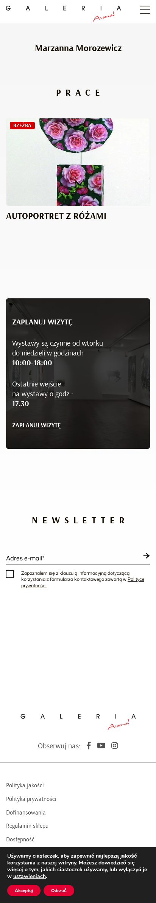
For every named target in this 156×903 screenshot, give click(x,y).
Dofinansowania (26, 813)
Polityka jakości (25, 785)
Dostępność (20, 839)
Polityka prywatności (31, 799)
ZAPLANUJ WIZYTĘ (36, 425)
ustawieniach (29, 876)
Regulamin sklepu (27, 826)
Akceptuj (24, 890)
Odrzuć (59, 890)
